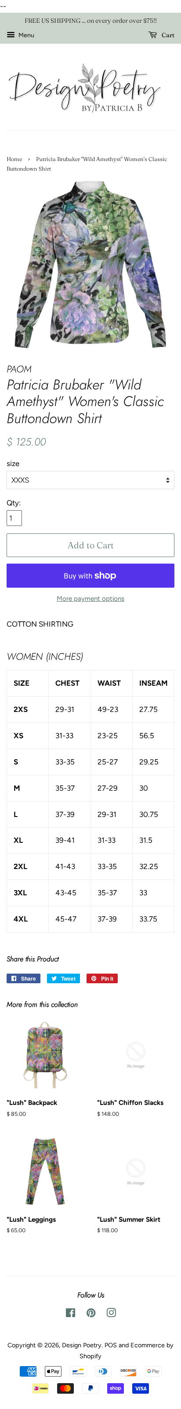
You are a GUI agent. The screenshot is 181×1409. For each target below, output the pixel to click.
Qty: (14, 502)
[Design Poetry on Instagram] (111, 1314)
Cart (167, 35)
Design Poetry (81, 1345)
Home (14, 159)
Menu (25, 35)
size (13, 463)
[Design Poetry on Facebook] (70, 1314)
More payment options (90, 599)
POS (111, 1345)
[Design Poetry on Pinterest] (91, 1314)
